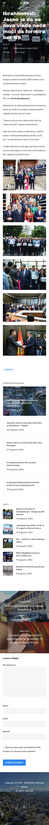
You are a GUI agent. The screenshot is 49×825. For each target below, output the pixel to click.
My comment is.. (10, 665)
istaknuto (8, 370)
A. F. (8, 44)
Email (6, 719)
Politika (6, 52)
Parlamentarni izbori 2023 (25, 48)
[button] (4, 3)
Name (6, 706)
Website (6, 732)
